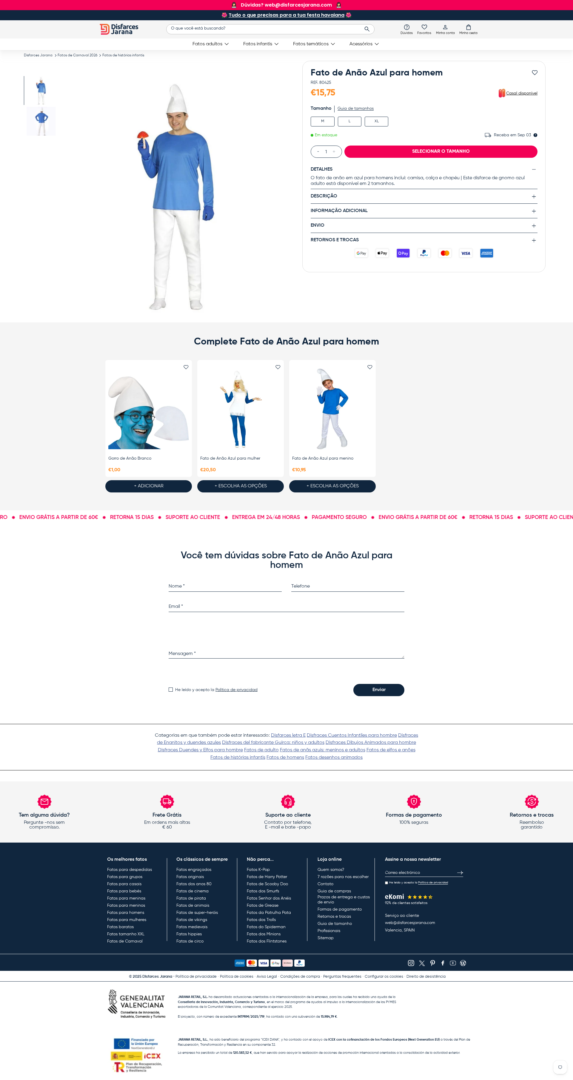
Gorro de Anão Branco (129, 458)
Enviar (379, 689)
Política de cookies (236, 977)
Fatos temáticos (311, 44)
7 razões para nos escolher (343, 877)
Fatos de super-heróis (197, 913)
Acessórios (360, 44)
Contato (325, 884)
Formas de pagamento (340, 909)
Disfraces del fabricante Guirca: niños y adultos (273, 742)
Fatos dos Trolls (261, 920)
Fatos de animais (192, 905)
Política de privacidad (236, 690)
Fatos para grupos (124, 877)
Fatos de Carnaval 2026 (77, 55)
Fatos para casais (124, 884)
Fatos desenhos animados (334, 757)
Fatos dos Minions (264, 934)
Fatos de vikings (191, 920)
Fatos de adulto (261, 750)
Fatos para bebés (124, 891)
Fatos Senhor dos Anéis (269, 898)
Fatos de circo (190, 941)
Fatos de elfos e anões (390, 750)
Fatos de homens (285, 757)
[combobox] (270, 29)
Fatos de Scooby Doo (267, 884)
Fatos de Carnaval (125, 941)
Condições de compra (300, 977)
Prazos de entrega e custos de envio (344, 900)
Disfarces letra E (288, 735)
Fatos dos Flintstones (266, 941)
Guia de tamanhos (356, 108)
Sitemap (326, 938)
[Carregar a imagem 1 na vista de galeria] (41, 90)
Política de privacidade (196, 977)
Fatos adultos (207, 44)
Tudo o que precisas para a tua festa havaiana (286, 15)
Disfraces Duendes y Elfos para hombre (200, 750)
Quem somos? (331, 870)
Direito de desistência (426, 977)
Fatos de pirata (191, 898)
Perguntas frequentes (342, 977)
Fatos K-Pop (258, 870)
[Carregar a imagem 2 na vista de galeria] (41, 121)
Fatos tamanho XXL (125, 934)
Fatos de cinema (192, 891)
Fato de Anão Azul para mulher (230, 458)
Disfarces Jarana (38, 55)
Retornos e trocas (334, 916)
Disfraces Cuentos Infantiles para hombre (352, 735)
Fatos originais (190, 877)
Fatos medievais (191, 927)
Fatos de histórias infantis (123, 55)
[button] (468, 29)
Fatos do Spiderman (266, 927)
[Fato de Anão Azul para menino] (332, 409)
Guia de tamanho (335, 924)
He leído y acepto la (216, 690)
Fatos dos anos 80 (194, 884)
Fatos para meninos (126, 905)
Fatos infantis (257, 44)
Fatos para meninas (126, 898)
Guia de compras (334, 891)
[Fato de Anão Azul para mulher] (240, 409)
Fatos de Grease (262, 905)
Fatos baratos (120, 927)
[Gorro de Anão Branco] (148, 409)
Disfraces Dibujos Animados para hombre (371, 742)
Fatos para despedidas (129, 870)
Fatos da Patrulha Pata (269, 913)
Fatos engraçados (193, 870)
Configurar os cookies (384, 977)
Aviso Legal (267, 977)
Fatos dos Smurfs (263, 891)
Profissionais (329, 931)
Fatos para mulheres (126, 920)
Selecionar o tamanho (441, 151)
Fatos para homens (125, 913)
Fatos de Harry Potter (267, 877)
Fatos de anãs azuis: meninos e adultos (322, 750)
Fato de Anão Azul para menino (322, 458)
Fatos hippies (189, 934)
